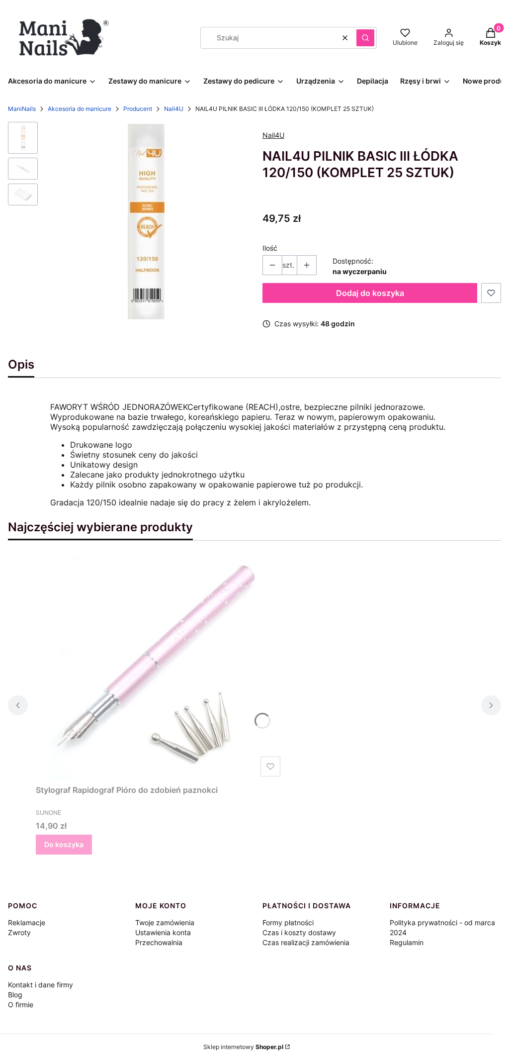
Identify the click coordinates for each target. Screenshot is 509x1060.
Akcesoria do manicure (79, 108)
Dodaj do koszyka (370, 293)
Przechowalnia (158, 942)
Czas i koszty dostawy (299, 932)
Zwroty (19, 932)
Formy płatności (288, 922)
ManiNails (22, 108)
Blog (15, 994)
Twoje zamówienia (164, 922)
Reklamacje (26, 922)
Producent (137, 108)
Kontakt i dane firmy (40, 984)
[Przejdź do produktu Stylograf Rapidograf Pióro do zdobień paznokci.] (160, 668)
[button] (365, 37)
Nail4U (173, 108)
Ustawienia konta (163, 932)
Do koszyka (64, 844)
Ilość (269, 248)
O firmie (20, 1004)
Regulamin (407, 942)
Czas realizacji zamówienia (305, 942)
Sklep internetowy (243, 1047)
